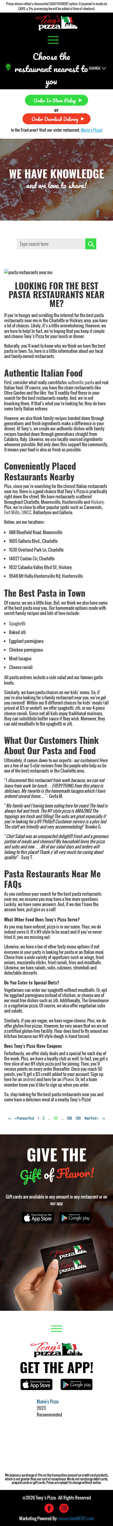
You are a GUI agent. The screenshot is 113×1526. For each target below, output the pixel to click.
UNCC (26, 512)
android (29, 1079)
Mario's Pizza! (91, 130)
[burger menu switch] (53, 40)
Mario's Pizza (47, 1401)
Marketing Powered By (56, 1518)
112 (56, 1118)
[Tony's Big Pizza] (56, 22)
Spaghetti (17, 623)
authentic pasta (81, 382)
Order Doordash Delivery (55, 118)
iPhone (68, 1079)
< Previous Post (24, 1118)
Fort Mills (12, 512)
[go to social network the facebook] (49, 1508)
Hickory (97, 502)
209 (78, 1118)
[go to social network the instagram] (64, 1508)
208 (69, 1118)
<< (9, 1118)
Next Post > (91, 1118)
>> (103, 1118)
